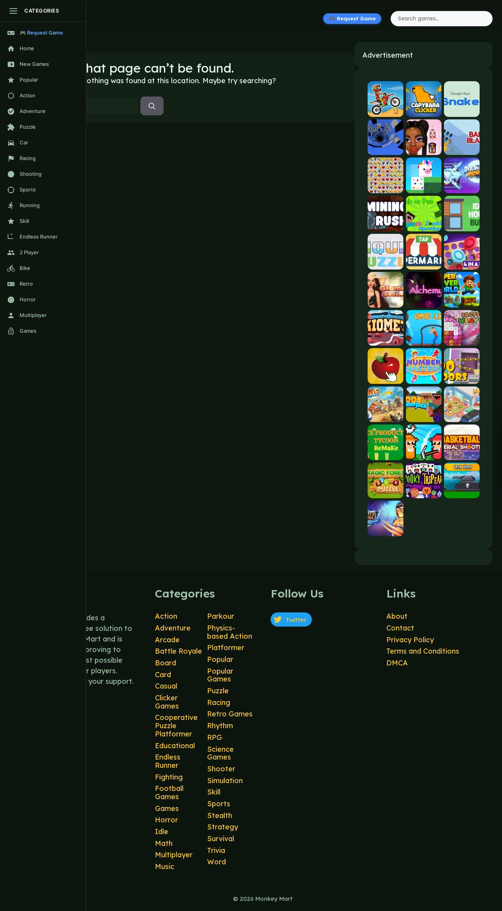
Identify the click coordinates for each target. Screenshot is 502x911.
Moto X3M (385, 110)
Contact (400, 627)
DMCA (397, 662)
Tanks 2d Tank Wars (462, 491)
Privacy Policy (410, 639)
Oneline (423, 339)
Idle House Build (462, 225)
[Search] (152, 106)
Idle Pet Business (462, 415)
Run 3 (385, 148)
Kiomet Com (385, 339)
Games (167, 808)
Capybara (423, 110)
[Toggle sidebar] (13, 11)
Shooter (221, 768)
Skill (213, 791)
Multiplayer (174, 854)
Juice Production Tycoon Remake (385, 453)
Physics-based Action (229, 632)
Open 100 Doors (462, 377)
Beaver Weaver (462, 339)
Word (216, 861)
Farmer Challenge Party (423, 453)
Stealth (219, 815)
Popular (220, 659)
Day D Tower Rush (385, 415)
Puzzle (218, 690)
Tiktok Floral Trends (423, 148)
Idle (161, 831)
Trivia (216, 850)
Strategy (222, 826)
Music (164, 866)
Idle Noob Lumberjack (423, 415)
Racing (218, 702)
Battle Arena (385, 530)
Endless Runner (167, 761)
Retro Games (230, 713)
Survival (220, 838)
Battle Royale (178, 651)
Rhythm (220, 725)
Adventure (173, 627)
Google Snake (462, 110)
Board (165, 662)
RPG (214, 737)
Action (166, 616)
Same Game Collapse (385, 186)
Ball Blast (462, 148)
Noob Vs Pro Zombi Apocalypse (423, 225)
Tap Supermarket (423, 263)
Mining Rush (385, 225)
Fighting (169, 777)
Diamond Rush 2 (462, 186)
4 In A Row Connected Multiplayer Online (462, 263)
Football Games (169, 792)
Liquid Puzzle (385, 263)
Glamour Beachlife (385, 301)
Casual (166, 686)
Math (164, 843)
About (396, 616)
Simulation (225, 780)
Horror (166, 819)
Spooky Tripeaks (423, 491)
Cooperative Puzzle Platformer (176, 725)
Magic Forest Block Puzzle (385, 491)
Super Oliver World (462, 301)
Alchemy (423, 301)
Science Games (220, 753)
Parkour (220, 616)
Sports (218, 803)
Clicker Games (167, 702)
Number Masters (423, 377)
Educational (175, 745)
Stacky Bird (423, 186)
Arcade (167, 639)
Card (163, 674)
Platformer (225, 647)
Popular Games (220, 675)
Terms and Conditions (422, 651)
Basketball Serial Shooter (462, 453)
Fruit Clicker (385, 377)
